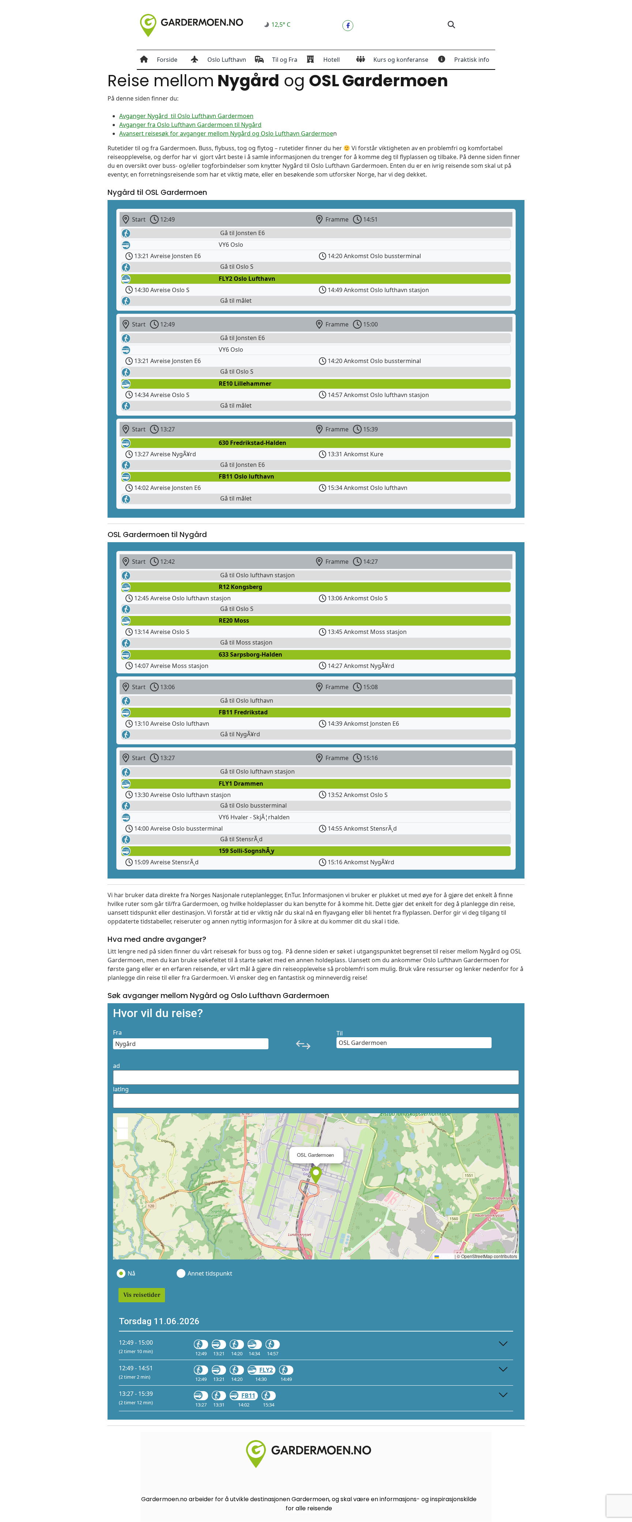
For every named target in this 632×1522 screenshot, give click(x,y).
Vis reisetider (141, 1295)
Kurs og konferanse (400, 60)
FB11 (248, 1395)
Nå (131, 1273)
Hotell (331, 60)
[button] (451, 25)
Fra (117, 1032)
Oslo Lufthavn (226, 60)
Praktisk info (471, 60)
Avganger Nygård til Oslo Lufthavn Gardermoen (186, 116)
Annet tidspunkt (210, 1273)
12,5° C (280, 24)
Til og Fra (284, 60)
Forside (167, 60)
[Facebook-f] (347, 25)
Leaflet (446, 1256)
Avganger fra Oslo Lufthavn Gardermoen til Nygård (190, 125)
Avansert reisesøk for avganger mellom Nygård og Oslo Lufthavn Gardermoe (226, 133)
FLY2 (266, 1370)
